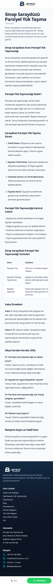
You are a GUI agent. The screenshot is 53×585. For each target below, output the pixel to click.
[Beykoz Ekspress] (26, 3)
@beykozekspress (14, 566)
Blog (5, 503)
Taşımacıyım (8, 499)
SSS (4, 520)
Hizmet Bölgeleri (10, 510)
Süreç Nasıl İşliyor (10, 517)
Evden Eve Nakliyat (10, 493)
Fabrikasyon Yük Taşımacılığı (14, 496)
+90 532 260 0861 (14, 554)
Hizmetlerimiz (8, 506)
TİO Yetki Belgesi (10, 513)
